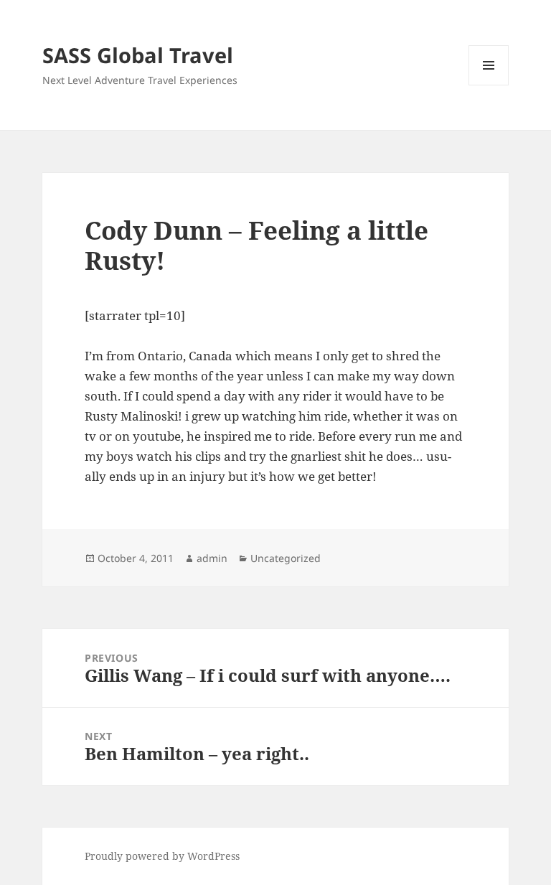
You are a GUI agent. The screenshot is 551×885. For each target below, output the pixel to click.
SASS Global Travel (137, 55)
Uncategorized (285, 558)
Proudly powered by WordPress (162, 856)
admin (212, 558)
